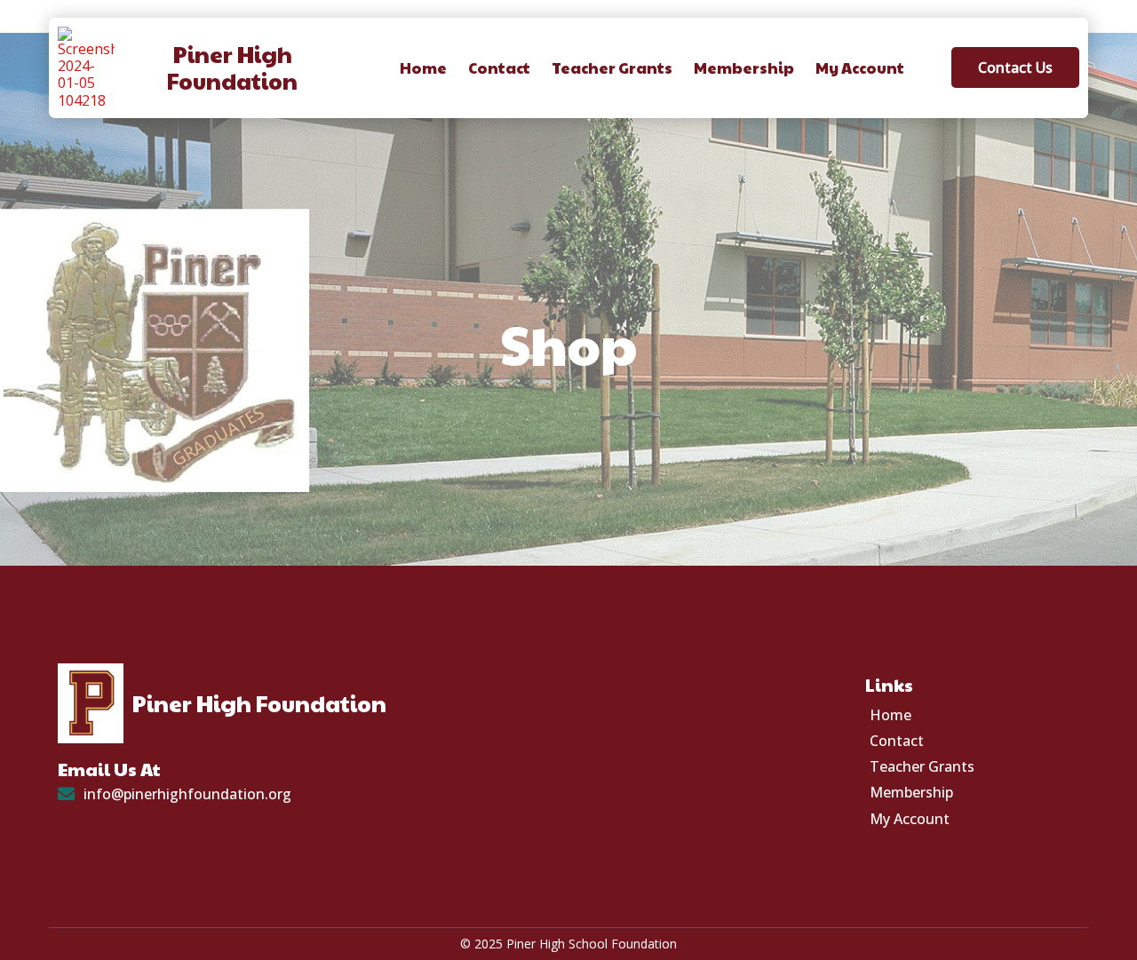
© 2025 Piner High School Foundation (568, 943)
